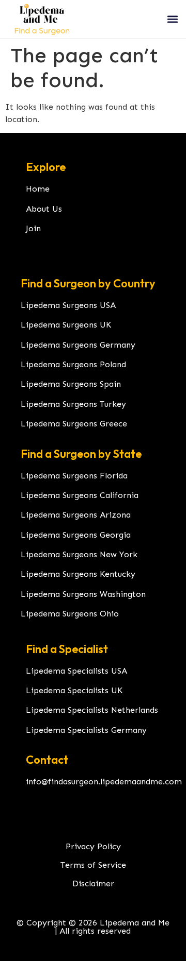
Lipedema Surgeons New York (79, 554)
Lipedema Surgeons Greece (74, 423)
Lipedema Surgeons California (79, 495)
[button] (172, 19)
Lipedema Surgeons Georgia (76, 535)
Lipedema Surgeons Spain (71, 384)
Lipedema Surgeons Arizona (76, 515)
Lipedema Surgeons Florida (74, 475)
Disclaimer (93, 883)
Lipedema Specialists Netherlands (92, 710)
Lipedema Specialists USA (76, 671)
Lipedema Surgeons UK (66, 325)
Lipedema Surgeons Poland (73, 364)
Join (33, 228)
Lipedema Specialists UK (74, 690)
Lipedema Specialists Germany (86, 730)
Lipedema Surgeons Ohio (70, 614)
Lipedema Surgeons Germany (78, 345)
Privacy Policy (93, 846)
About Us (44, 209)
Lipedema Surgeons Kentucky (78, 574)
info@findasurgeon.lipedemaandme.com (104, 781)
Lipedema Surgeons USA (68, 305)
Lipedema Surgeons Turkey (73, 404)
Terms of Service (93, 865)
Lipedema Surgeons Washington (83, 594)
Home (38, 189)
